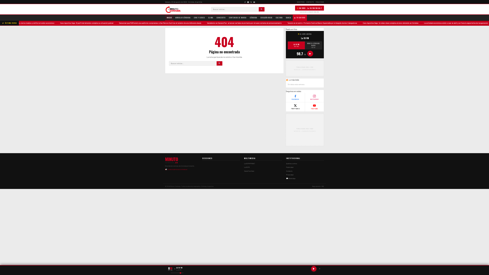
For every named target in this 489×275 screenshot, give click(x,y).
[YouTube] (254, 2)
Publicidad (320, 2)
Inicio (169, 17)
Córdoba (253, 17)
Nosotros (300, 2)
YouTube (314, 108)
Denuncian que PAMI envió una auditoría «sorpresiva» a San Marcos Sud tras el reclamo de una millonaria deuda (146, 23)
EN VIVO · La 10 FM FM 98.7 (310, 8)
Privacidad (289, 175)
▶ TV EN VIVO (299, 17)
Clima (210, 17)
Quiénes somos (291, 163)
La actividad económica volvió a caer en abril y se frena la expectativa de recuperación (442, 23)
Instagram (314, 99)
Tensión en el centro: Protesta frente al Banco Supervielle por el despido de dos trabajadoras (308, 23)
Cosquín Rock (266, 17)
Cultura (279, 17)
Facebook (295, 99)
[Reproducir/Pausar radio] (313, 268)
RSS (323, 186)
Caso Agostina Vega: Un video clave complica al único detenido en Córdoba (377, 23)
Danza (288, 17)
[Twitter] (251, 2)
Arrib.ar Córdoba (183, 17)
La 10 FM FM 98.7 (249, 163)
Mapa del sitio (316, 186)
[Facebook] (245, 2)
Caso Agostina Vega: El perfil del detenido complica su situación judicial (73, 23)
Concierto (221, 17)
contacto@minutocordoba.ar (177, 169)
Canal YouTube (249, 171)
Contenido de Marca (237, 17)
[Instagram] (248, 2)
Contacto (310, 2)
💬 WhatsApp (290, 178)
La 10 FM (296, 45)
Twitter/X (295, 108)
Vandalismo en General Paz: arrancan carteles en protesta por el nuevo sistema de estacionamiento (230, 23)
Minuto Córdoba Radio (313, 45)
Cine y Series (199, 17)
